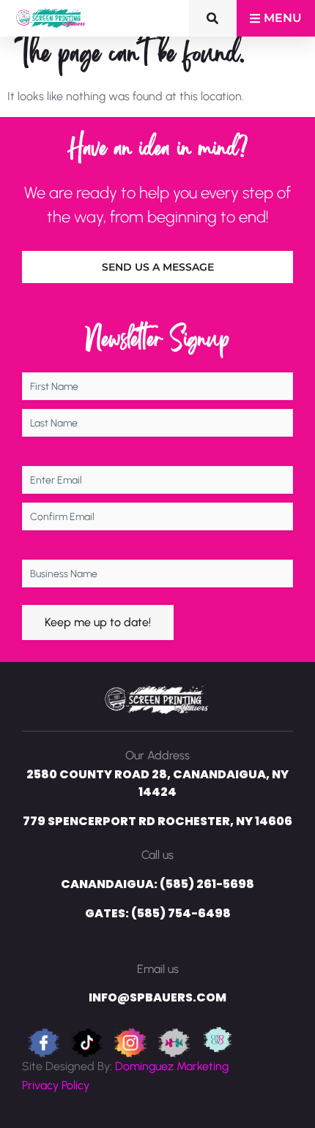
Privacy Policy (55, 1085)
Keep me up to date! (98, 622)
